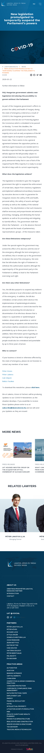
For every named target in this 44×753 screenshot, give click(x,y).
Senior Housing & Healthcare (19, 724)
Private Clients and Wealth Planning (18, 715)
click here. (35, 387)
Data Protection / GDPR (17, 693)
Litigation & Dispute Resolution (20, 709)
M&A (8, 711)
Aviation (10, 670)
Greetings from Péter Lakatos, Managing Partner (20, 590)
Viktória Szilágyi (14, 650)
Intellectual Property (16, 706)
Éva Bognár (12, 658)
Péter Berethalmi (14, 653)
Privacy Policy (17, 749)
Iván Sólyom (7, 378)
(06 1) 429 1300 (13, 608)
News (24, 67)
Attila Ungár (12, 635)
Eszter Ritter (12, 645)
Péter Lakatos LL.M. (15, 627)
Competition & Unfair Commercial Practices (21, 682)
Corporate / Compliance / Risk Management (19, 689)
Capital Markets (14, 676)
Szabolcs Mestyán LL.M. (16, 637)
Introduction (13, 593)
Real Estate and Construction (20, 721)
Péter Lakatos (7, 374)
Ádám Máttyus (13, 642)
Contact (10, 596)
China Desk (11, 678)
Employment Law (14, 696)
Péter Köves (7, 371)
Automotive (12, 668)
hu (34, 4)
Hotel (9, 704)
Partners (11, 623)
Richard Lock (12, 632)
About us (11, 585)
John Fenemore (13, 640)
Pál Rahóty (11, 656)
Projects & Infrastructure (18, 719)
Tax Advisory (12, 727)
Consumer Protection (16, 686)
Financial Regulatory (16, 701)
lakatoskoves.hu (11, 67)
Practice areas (14, 664)
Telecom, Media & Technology (19, 729)
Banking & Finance (14, 673)
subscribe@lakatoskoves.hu (14, 408)
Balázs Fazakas (8, 381)
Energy (10, 698)
